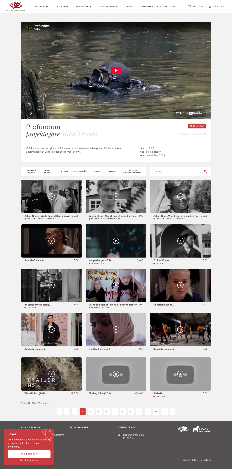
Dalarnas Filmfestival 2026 (158, 6)
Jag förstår (29, 454)
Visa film (62, 6)
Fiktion (112, 171)
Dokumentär (197, 126)
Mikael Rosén (79, 134)
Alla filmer (47, 171)
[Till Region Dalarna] (202, 431)
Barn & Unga (83, 6)
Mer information (29, 460)
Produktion (42, 6)
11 (147, 411)
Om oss (129, 6)
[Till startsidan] (183, 431)
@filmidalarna (79, 427)
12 (156, 411)
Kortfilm (63, 171)
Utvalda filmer (31, 171)
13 (165, 411)
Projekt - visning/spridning (132, 171)
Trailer (97, 171)
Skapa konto (220, 6)
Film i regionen (108, 6)
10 (139, 411)
